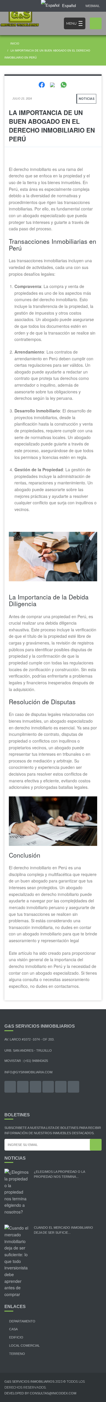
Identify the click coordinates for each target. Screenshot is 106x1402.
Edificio (16, 1337)
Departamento (22, 1321)
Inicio (14, 43)
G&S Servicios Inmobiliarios (29, 1381)
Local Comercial (24, 1345)
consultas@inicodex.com (53, 1393)
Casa (13, 1329)
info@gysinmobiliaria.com (28, 1072)
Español (68, 6)
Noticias (87, 99)
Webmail (93, 6)
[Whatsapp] (63, 84)
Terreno (17, 1353)
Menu (71, 23)
